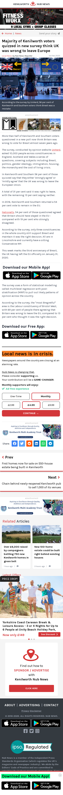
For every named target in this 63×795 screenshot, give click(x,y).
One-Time (15, 396)
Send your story (48, 33)
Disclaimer (36, 711)
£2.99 (11, 405)
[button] (29, 639)
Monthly (46, 396)
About (10, 705)
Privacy (25, 711)
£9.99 (51, 405)
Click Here (31, 688)
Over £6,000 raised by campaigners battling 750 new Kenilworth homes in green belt (16, 554)
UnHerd (56, 149)
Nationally (8, 212)
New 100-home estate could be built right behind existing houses (47, 552)
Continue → (31, 413)
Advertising (29, 705)
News (18, 33)
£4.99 (31, 405)
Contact (51, 705)
